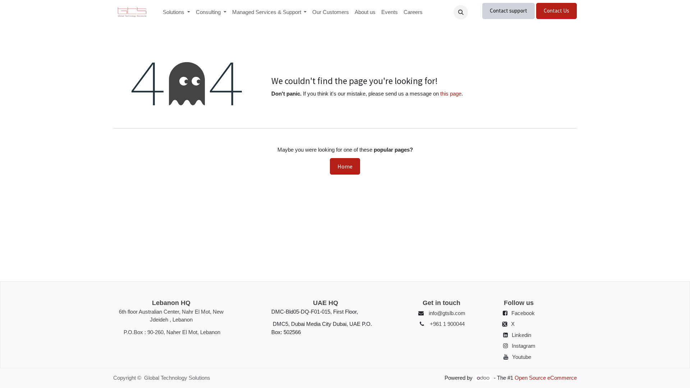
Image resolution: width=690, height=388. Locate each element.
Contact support (508, 10)
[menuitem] (176, 12)
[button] (461, 12)
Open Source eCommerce (546, 378)
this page (450, 94)
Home (345, 166)
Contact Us (556, 10)
